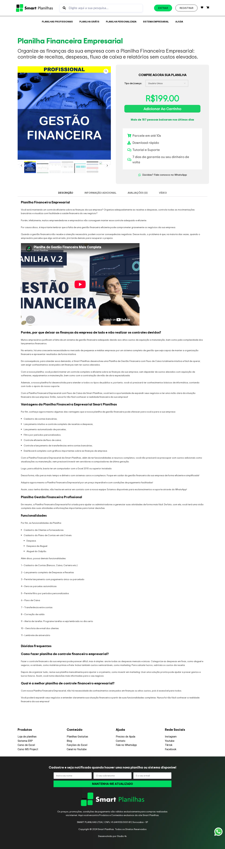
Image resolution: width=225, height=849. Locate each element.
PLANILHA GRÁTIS (89, 21)
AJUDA (179, 21)
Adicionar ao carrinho (162, 108)
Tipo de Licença (132, 83)
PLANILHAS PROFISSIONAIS (57, 21)
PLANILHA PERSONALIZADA (121, 21)
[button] (21, 165)
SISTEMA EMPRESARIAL (156, 21)
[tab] (65, 193)
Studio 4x (122, 836)
